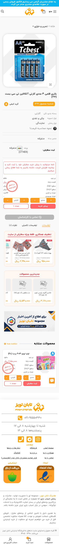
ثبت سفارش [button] (32, 383)
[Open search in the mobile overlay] (2, 11)
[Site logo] (30, 11)
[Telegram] (29, 439)
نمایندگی (40, 123)
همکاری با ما (48, 453)
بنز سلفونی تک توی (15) (22, 293)
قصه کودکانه (50, 508)
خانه (52, 26)
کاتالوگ (17, 453)
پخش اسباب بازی (48, 499)
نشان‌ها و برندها (13, 448)
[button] (52, 380)
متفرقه (41, 138)
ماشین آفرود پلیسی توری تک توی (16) (43, 294)
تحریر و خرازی (41, 26)
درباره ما (33, 453)
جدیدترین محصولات (29, 274)
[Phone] (21, 439)
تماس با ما (49, 458)
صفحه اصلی (48, 448)
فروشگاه (33, 448)
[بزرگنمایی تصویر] (50, 85)
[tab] (46, 224)
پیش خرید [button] (43, 206)
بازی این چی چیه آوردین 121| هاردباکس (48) (22, 254)
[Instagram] (38, 439)
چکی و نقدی (38, 118)
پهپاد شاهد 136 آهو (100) (43, 253)
